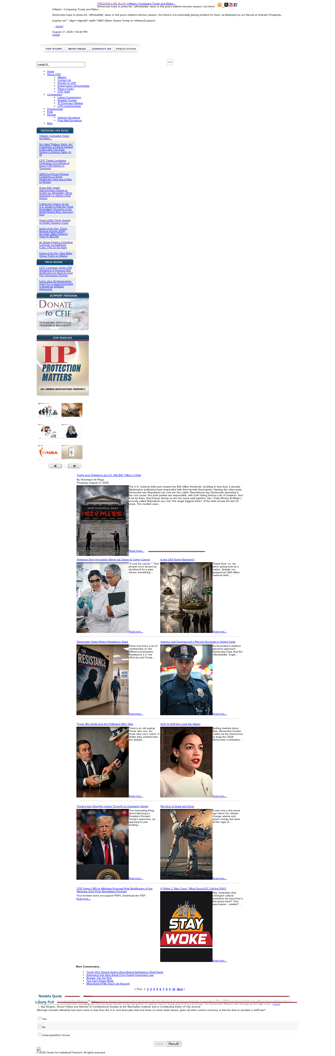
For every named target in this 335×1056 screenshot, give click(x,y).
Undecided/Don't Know (56, 1035)
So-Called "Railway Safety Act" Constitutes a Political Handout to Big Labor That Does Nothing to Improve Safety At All (56, 149)
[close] (56, 34)
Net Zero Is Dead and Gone (177, 806)
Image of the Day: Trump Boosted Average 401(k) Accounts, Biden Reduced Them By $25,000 (53, 232)
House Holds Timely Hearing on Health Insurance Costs (55, 221)
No (44, 1027)
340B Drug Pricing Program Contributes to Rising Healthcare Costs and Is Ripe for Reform (55, 178)
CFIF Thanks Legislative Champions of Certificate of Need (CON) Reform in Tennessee (54, 164)
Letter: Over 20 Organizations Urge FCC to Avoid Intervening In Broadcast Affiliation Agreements (56, 285)
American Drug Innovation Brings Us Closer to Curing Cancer (113, 559)
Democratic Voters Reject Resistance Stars (102, 641)
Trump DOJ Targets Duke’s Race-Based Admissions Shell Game (124, 972)
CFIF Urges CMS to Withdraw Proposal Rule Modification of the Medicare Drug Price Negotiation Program (115, 890)
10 (173, 989)
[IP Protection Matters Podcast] (63, 394)
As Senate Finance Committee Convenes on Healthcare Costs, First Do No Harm (56, 245)
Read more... (136, 550)
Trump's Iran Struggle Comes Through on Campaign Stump (112, 806)
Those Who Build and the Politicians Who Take (105, 724)
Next (180, 989)
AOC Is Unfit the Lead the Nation (180, 724)
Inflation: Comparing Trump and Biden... (136, 3)
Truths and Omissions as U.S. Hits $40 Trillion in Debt (109, 475)
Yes (44, 1018)
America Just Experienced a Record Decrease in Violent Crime (198, 641)
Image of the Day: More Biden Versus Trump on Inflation (55, 254)
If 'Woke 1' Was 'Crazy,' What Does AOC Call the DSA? (193, 888)
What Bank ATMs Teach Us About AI (108, 983)
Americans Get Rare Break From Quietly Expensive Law (120, 974)
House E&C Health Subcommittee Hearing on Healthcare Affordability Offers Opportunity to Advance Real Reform (55, 193)
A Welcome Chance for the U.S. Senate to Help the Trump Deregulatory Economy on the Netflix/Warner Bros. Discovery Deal (56, 209)
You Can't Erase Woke (100, 980)
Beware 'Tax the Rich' (99, 977)
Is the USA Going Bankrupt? (177, 559)
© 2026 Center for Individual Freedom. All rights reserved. (71, 1052)
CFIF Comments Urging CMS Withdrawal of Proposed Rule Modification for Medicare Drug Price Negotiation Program (56, 271)
